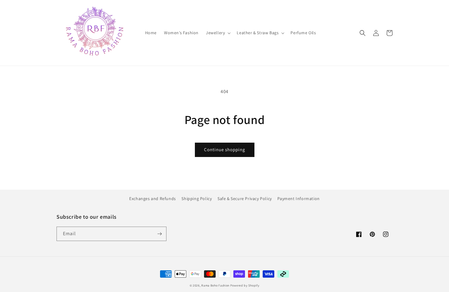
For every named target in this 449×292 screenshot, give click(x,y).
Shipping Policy (196, 198)
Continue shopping (224, 149)
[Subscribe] (159, 234)
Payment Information (298, 198)
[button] (217, 32)
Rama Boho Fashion (215, 285)
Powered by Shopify (245, 285)
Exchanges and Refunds (152, 198)
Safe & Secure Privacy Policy (244, 198)
